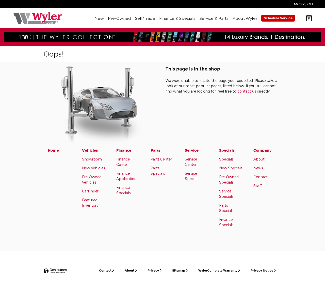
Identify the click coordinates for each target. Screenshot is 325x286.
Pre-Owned (119, 18)
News (258, 168)
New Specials (230, 168)
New (99, 18)
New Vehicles (93, 168)
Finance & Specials (177, 18)
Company (262, 150)
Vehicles (90, 150)
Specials (227, 150)
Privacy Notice (262, 270)
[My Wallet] (309, 18)
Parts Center (161, 159)
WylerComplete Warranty (217, 270)
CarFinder (90, 191)
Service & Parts (214, 18)
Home (53, 150)
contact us (246, 91)
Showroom (92, 159)
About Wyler (245, 18)
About (259, 159)
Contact (260, 177)
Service (192, 150)
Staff (257, 186)
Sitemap (178, 270)
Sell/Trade (145, 18)
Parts (155, 150)
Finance (123, 150)
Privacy (153, 270)
